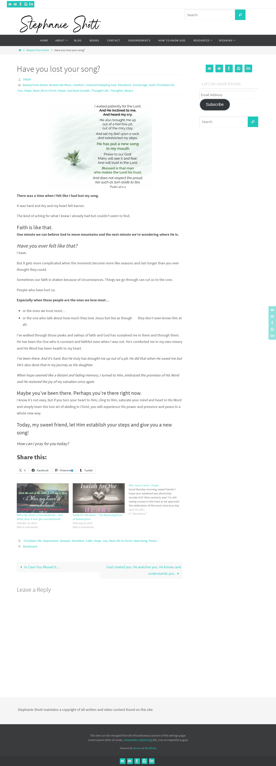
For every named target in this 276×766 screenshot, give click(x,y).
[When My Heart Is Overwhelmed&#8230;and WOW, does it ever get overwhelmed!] (43, 498)
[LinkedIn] (31, 4)
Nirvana (137, 748)
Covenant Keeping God (100, 85)
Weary (128, 90)
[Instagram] (26, 4)
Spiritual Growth (78, 90)
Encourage (140, 85)
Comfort (78, 85)
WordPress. (150, 748)
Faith (89, 541)
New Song (140, 541)
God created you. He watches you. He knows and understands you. (143, 570)
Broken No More (60, 85)
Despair (65, 541)
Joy (105, 541)
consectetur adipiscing (137, 740)
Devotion (78, 541)
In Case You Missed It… (41, 567)
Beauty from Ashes (37, 50)
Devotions (125, 85)
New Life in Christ (44, 90)
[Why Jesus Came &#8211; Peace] (157, 499)
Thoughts (116, 90)
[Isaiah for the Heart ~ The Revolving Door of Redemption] (99, 498)
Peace (62, 90)
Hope (28, 90)
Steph (27, 79)
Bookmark (30, 546)
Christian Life (33, 541)
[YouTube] (10, 4)
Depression (51, 541)
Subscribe (215, 104)
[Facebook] (20, 4)
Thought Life (100, 90)
